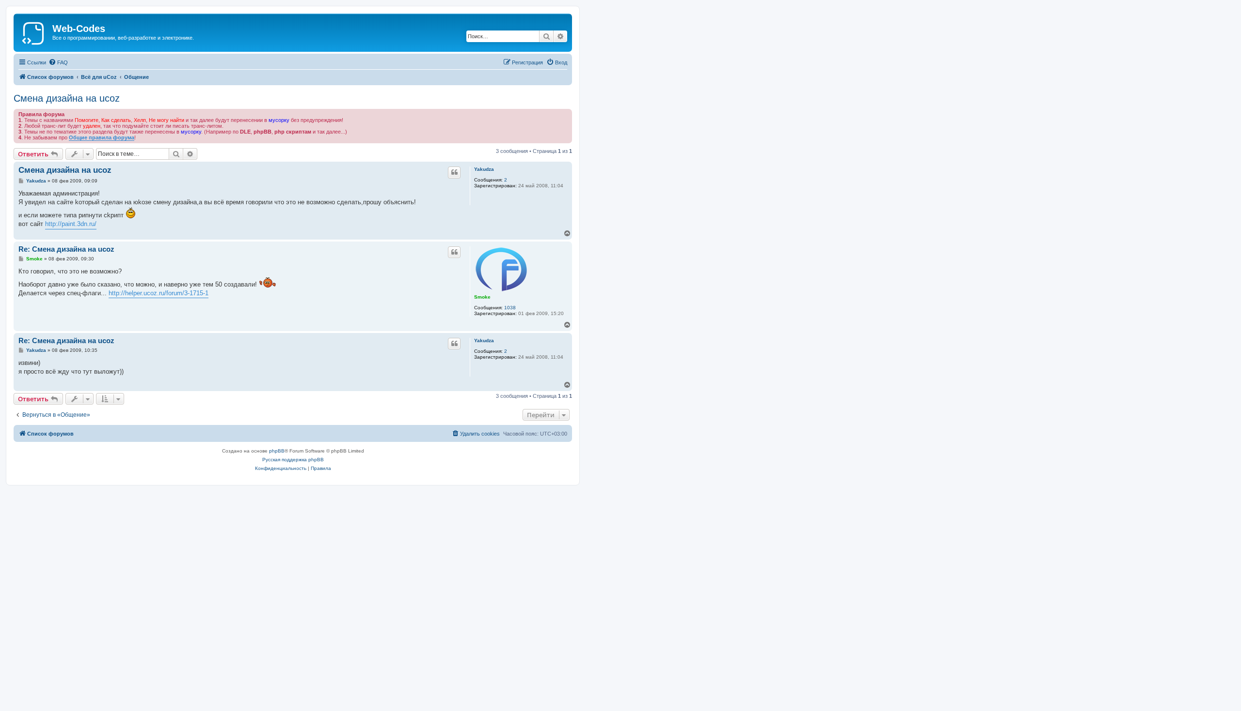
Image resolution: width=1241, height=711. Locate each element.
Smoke (482, 297)
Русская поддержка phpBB (293, 459)
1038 (510, 307)
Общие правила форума (101, 137)
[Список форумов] (34, 31)
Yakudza (484, 169)
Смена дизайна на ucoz (67, 98)
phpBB (277, 451)
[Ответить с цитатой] (454, 172)
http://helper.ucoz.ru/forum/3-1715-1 (158, 293)
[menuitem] (58, 62)
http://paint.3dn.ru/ (70, 223)
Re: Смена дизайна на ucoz (66, 249)
